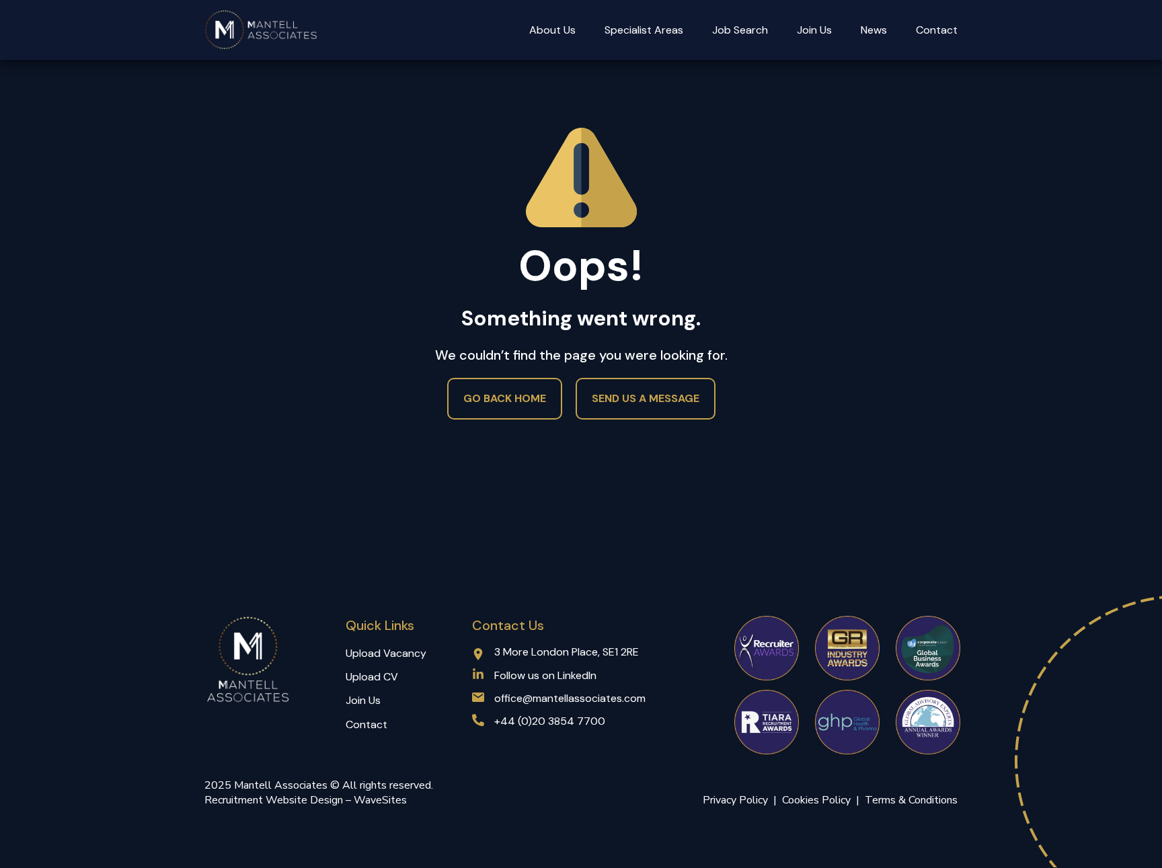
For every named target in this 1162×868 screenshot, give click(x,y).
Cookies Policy (819, 800)
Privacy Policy (735, 800)
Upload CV (372, 677)
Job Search (740, 30)
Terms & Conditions (911, 800)
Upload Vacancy (386, 653)
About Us (552, 30)
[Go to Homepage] (261, 30)
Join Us (814, 30)
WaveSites (380, 800)
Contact (937, 30)
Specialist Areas (644, 30)
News (874, 30)
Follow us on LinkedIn (545, 675)
